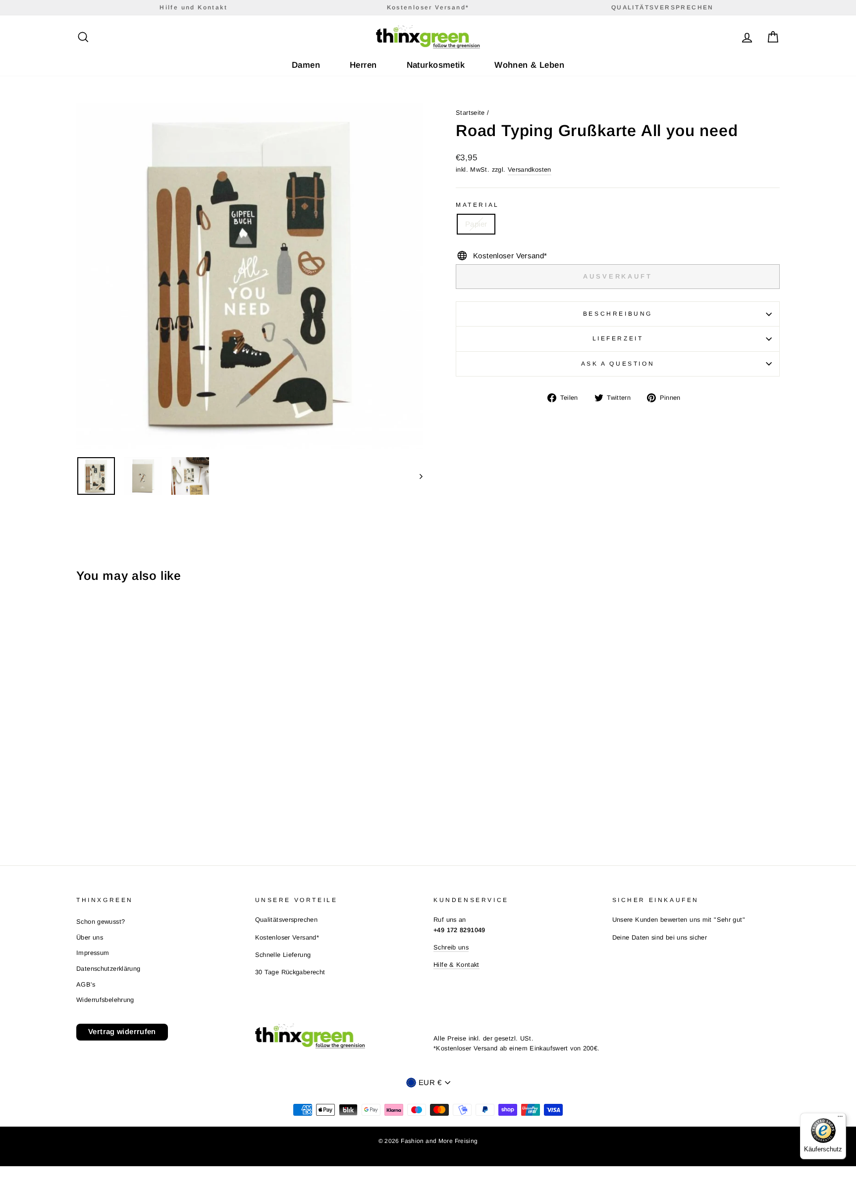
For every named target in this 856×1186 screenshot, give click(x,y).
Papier (476, 224)
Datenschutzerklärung (108, 968)
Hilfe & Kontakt (456, 964)
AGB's (85, 984)
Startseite (470, 112)
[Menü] (840, 1119)
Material (477, 204)
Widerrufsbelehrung (105, 999)
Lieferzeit (617, 338)
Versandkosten (529, 169)
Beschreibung (617, 313)
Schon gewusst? (100, 921)
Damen (306, 65)
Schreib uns (451, 947)
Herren (363, 65)
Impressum (92, 952)
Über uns (89, 937)
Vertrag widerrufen (122, 1031)
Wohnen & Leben (529, 65)
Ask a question (617, 363)
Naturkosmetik (436, 65)
